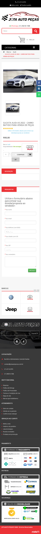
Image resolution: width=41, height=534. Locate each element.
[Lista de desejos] (30, 155)
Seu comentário (10, 254)
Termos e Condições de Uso (11, 393)
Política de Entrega (8, 388)
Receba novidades (8, 432)
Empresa (5, 385)
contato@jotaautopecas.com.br (13, 364)
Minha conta (6, 424)
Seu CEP (8, 245)
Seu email (9, 218)
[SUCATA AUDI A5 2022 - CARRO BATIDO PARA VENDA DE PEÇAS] (12, 108)
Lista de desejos (8, 429)
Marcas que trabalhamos (10, 398)
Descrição (9, 171)
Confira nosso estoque (10, 414)
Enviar (33, 270)
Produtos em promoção (10, 434)
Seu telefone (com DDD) (13, 227)
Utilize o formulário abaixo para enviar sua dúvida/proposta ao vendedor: (20, 132)
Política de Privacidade (10, 390)
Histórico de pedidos (9, 426)
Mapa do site (7, 396)
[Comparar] (16, 159)
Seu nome (9, 210)
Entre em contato (8, 408)
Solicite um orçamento (10, 411)
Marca (9, 52)
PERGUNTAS (9, 189)
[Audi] (30, 147)
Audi (14, 52)
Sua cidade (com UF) (12, 236)
